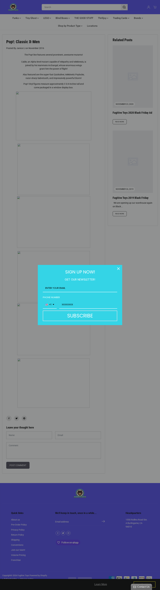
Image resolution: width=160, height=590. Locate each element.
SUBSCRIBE (80, 315)
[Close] (118, 268)
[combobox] (50, 305)
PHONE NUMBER (51, 297)
